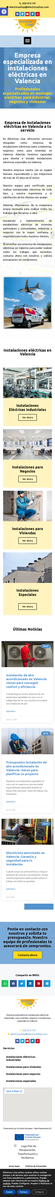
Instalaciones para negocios (23, 1073)
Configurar (39, 1192)
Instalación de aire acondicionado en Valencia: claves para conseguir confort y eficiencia (26, 681)
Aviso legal (14, 1166)
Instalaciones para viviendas (23, 1066)
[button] (4, 12)
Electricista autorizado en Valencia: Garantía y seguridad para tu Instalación (25, 858)
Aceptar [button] (9, 1192)
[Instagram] (37, 14)
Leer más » (11, 711)
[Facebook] (17, 14)
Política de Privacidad (36, 1166)
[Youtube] (27, 14)
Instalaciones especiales (21, 1080)
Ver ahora (27, 417)
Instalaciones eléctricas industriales (20, 1058)
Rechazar (24, 1192)
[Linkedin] (32, 14)
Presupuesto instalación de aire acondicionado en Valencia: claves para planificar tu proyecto (26, 768)
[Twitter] (22, 14)
